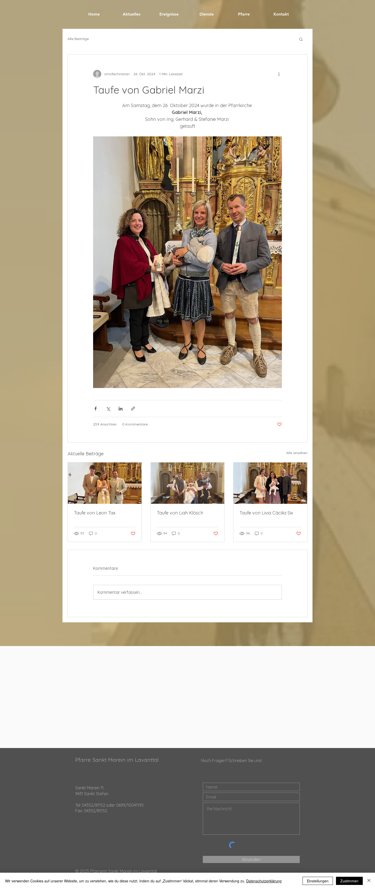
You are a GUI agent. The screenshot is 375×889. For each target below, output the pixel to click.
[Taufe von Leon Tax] (105, 483)
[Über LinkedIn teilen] (120, 408)
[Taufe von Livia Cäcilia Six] (270, 483)
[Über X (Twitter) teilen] (108, 408)
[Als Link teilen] (133, 408)
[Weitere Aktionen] (279, 74)
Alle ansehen (296, 452)
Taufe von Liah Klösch (180, 513)
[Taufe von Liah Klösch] (187, 483)
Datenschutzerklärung (264, 880)
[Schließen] (369, 881)
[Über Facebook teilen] (95, 408)
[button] (300, 39)
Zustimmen (349, 880)
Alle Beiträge (78, 38)
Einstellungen (318, 880)
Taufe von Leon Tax (95, 513)
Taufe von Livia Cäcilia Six (266, 513)
